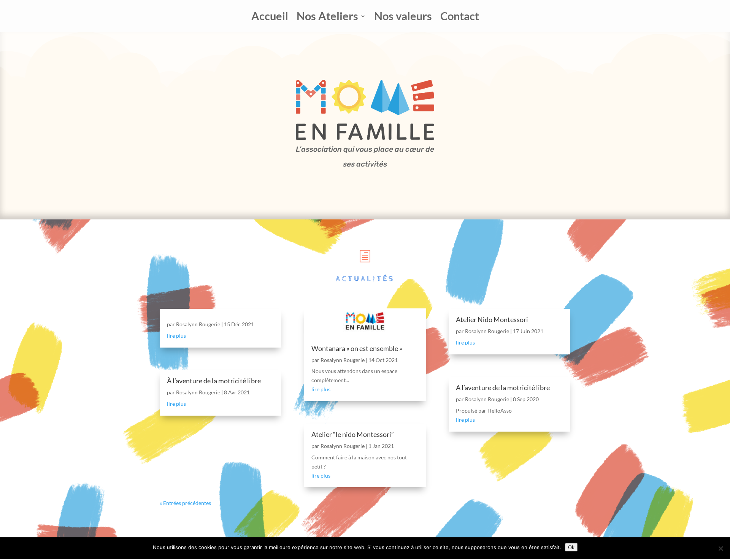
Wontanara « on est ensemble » (356, 348)
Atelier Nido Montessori (492, 319)
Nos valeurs (403, 17)
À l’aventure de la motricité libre (214, 380)
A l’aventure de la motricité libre (503, 387)
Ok (571, 547)
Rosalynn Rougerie (198, 324)
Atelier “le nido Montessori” (352, 434)
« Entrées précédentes (185, 503)
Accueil (269, 17)
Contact (459, 17)
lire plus (176, 335)
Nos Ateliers (327, 17)
